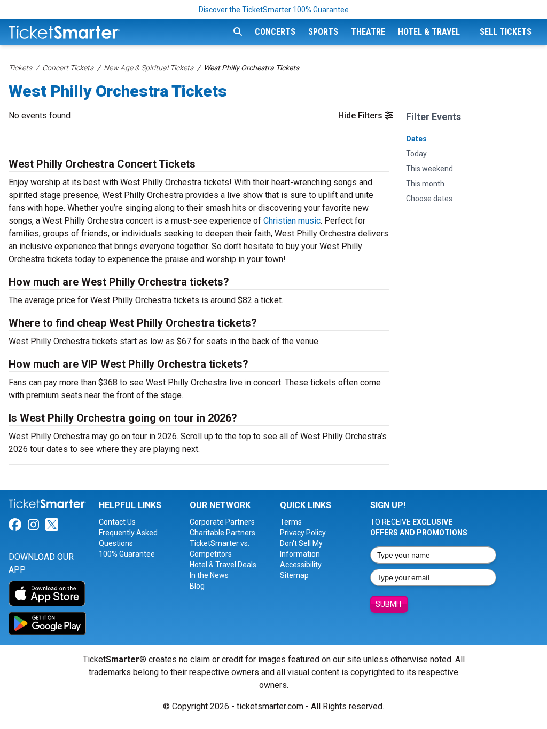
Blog (197, 586)
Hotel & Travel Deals (223, 564)
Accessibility (301, 564)
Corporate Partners (222, 522)
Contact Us (117, 522)
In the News (209, 575)
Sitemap (294, 575)
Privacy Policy (303, 532)
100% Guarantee (127, 554)
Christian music (292, 221)
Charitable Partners (222, 532)
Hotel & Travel (429, 32)
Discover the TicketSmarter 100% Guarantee (274, 9)
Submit (389, 604)
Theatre (368, 32)
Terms (291, 522)
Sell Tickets (506, 32)
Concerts (275, 32)
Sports (323, 32)
